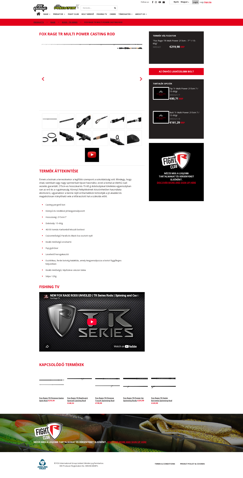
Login (195, 2)
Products (39, 22)
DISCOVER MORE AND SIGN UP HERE (176, 182)
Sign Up (208, 2)
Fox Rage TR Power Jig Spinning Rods (133, 399)
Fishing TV (102, 14)
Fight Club (73, 14)
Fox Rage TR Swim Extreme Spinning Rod (161, 399)
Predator (58, 6)
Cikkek (113, 14)
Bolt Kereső (88, 14)
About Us (140, 14)
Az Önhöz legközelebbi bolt (176, 71)
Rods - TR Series (69, 22)
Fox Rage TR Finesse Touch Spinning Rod (104, 399)
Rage (36, 6)
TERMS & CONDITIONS (165, 464)
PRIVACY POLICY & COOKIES (192, 464)
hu (36, 14)
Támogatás (125, 14)
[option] (92, 47)
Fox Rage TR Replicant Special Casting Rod (77, 399)
